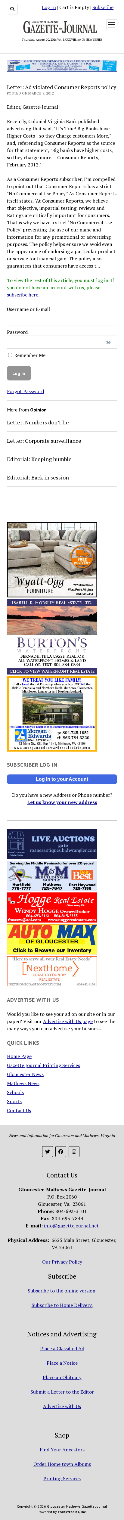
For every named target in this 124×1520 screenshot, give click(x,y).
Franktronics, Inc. (72, 1511)
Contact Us (19, 1110)
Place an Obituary (62, 1377)
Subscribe (102, 7)
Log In (49, 7)
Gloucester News (25, 1074)
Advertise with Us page (68, 1021)
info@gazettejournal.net (71, 1225)
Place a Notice (62, 1363)
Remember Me (29, 355)
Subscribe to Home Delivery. (62, 1305)
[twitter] (47, 1151)
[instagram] (74, 1151)
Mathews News (23, 1083)
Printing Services (62, 1478)
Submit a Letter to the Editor (62, 1391)
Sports (14, 1101)
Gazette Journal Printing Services (43, 1065)
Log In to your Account (62, 779)
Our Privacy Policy (62, 1261)
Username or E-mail (28, 309)
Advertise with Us (62, 1406)
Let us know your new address (62, 802)
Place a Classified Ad (62, 1348)
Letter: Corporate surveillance (44, 440)
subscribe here (22, 294)
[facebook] (60, 1151)
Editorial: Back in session (38, 477)
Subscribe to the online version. (62, 1290)
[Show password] (108, 342)
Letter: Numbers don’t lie (38, 422)
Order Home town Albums (62, 1464)
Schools (15, 1092)
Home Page (19, 1056)
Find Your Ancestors (62, 1449)
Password (17, 332)
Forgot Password (25, 391)
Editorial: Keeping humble (39, 459)
